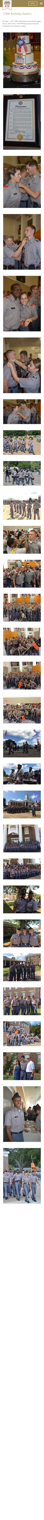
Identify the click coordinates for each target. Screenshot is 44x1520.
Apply (33, 3)
